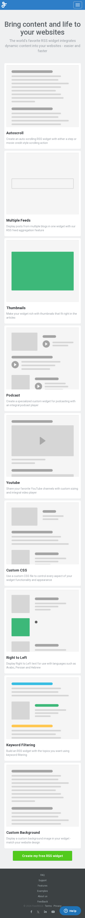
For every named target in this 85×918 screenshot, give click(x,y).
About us (42, 896)
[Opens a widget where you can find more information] (70, 911)
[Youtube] (53, 912)
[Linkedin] (45, 912)
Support (43, 880)
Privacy (57, 906)
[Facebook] (31, 912)
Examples (42, 891)
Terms (48, 906)
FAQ (42, 875)
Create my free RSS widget (42, 856)
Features (42, 885)
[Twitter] (38, 912)
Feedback (42, 901)
